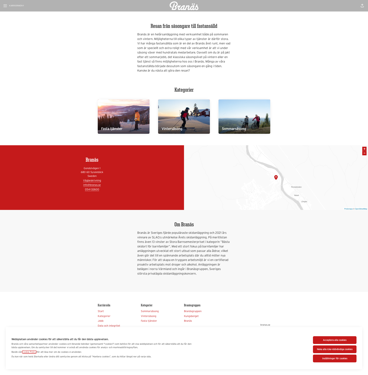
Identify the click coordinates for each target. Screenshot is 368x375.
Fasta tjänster (149, 321)
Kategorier (104, 316)
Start (101, 311)
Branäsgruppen (193, 311)
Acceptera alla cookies (334, 340)
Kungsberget (191, 316)
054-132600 (92, 189)
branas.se (265, 325)
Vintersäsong (148, 316)
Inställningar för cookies (334, 358)
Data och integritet (109, 326)
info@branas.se (92, 185)
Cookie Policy (29, 352)
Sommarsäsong (150, 311)
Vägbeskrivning (92, 180)
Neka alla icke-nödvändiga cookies (334, 349)
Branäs (188, 321)
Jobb (100, 321)
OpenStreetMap (361, 208)
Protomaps (348, 208)
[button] (362, 6)
